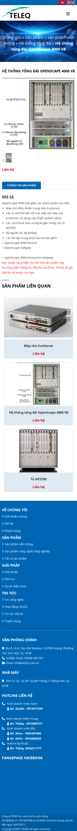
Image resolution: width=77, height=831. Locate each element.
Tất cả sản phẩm (16, 558)
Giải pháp (11, 572)
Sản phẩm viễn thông (19, 544)
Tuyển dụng (13, 621)
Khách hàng (13, 531)
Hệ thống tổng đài (35, 43)
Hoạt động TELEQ (16, 607)
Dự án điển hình (15, 586)
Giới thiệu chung (16, 516)
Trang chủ (12, 37)
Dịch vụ (10, 579)
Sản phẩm (34, 37)
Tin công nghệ (14, 599)
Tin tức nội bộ (14, 614)
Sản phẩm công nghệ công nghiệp (27, 551)
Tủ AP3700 (39, 479)
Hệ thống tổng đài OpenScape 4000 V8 (38, 412)
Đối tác (9, 523)
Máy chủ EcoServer (38, 346)
